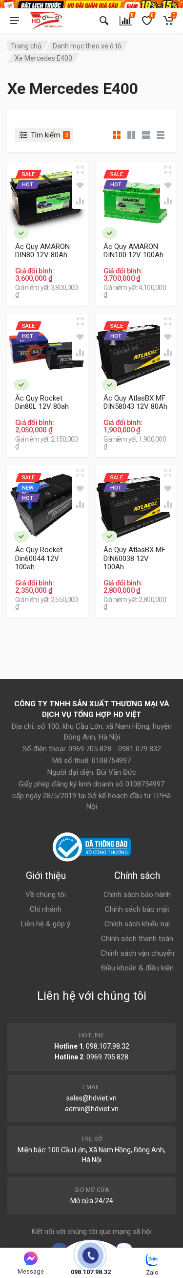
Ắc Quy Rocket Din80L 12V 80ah (42, 402)
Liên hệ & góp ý (45, 923)
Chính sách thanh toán (137, 938)
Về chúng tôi (45, 894)
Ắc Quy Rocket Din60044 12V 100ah (38, 558)
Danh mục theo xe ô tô (87, 46)
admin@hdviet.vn (92, 1109)
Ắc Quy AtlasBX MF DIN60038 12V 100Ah (134, 558)
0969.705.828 (107, 1057)
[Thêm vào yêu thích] (80, 185)
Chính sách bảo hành (137, 894)
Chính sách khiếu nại (137, 923)
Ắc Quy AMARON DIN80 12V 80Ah (42, 251)
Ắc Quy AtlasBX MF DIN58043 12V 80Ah (135, 402)
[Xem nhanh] (80, 170)
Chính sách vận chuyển (137, 953)
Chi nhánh (45, 909)
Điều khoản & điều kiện (137, 968)
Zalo (152, 1272)
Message (31, 1271)
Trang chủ (26, 46)
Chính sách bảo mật (137, 909)
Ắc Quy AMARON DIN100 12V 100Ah (133, 251)
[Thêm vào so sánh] (80, 201)
